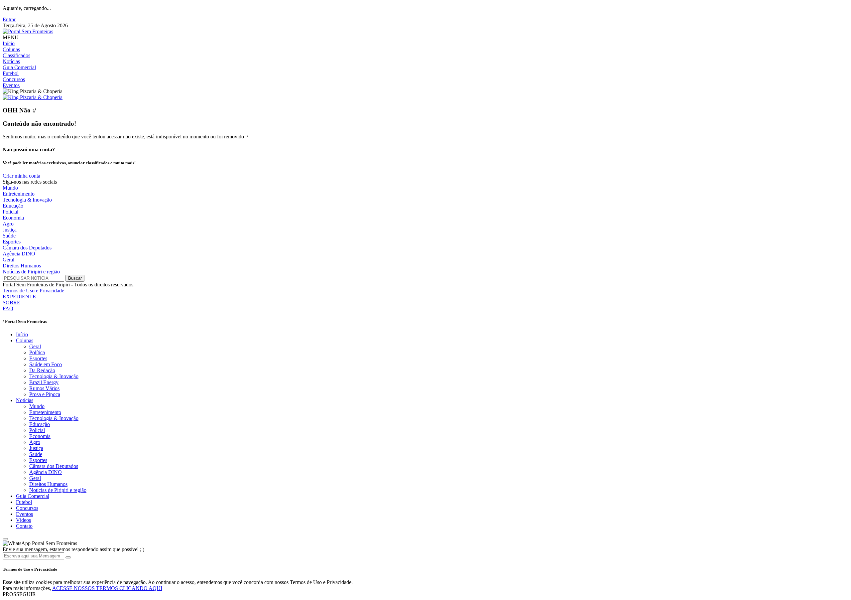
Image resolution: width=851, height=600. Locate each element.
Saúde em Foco (45, 364)
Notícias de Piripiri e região (31, 271)
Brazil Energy (44, 382)
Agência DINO (19, 253)
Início (9, 43)
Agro (8, 223)
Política (37, 352)
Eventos (11, 85)
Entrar (9, 19)
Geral (8, 259)
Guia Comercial (19, 67)
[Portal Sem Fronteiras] (28, 31)
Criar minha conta (21, 176)
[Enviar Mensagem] (68, 557)
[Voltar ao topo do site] (5, 539)
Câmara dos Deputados (27, 247)
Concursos (14, 79)
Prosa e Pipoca (44, 394)
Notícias (11, 61)
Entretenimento (19, 194)
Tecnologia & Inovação (27, 200)
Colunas (11, 49)
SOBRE (11, 302)
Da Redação (42, 370)
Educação (13, 206)
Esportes (12, 241)
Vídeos (23, 520)
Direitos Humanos (22, 265)
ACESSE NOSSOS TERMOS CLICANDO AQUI (107, 588)
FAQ (8, 308)
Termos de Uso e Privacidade (33, 290)
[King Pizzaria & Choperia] (32, 97)
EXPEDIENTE (19, 296)
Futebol (11, 73)
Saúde (9, 235)
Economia (13, 218)
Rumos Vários (44, 388)
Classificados (16, 55)
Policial (10, 212)
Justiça (10, 229)
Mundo (10, 188)
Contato (24, 526)
